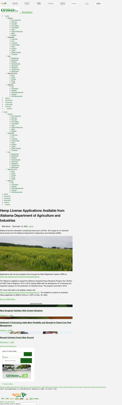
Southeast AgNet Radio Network (9, 387)
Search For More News (9, 351)
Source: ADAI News (7, 299)
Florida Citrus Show (89, 387)
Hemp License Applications (8, 346)
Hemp (31, 226)
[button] (26, 12)
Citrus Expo (78, 387)
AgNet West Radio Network (50, 387)
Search (28, 354)
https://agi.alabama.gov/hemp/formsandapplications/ (20, 276)
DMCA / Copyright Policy (7, 402)
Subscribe (26, 360)
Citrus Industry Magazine (66, 387)
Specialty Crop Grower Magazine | (31, 387)
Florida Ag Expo (101, 387)
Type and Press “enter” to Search (10, 404)
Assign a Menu (8, 384)
